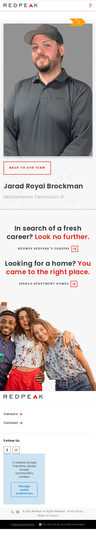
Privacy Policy (75, 511)
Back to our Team (27, 168)
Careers (11, 414)
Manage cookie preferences (24, 489)
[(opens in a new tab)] (7, 450)
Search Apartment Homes (44, 284)
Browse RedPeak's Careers (44, 249)
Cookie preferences (22, 524)
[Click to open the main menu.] (90, 5)
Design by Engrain (48, 516)
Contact (11, 423)
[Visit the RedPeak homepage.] (42, 5)
